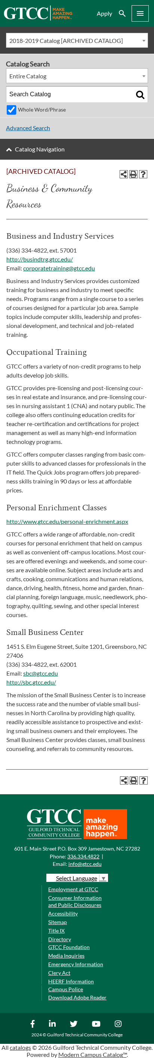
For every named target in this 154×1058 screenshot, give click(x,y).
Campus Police (65, 989)
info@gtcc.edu (85, 864)
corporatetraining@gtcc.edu (59, 268)
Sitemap (57, 922)
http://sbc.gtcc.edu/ (31, 682)
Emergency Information (75, 964)
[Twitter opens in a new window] (74, 1023)
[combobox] (77, 40)
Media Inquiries (66, 955)
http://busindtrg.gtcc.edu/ (39, 259)
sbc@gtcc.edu (40, 673)
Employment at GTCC (73, 889)
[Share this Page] (124, 174)
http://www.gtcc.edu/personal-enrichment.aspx (67, 521)
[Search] (140, 94)
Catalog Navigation (40, 149)
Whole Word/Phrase (42, 109)
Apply (104, 13)
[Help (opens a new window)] (143, 174)
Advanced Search (28, 127)
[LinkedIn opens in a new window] (53, 1023)
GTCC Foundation (69, 947)
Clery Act (59, 973)
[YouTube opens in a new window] (97, 1023)
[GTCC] (38, 18)
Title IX (56, 930)
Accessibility (63, 913)
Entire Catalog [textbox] (27, 75)
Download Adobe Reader (77, 997)
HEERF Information (71, 981)
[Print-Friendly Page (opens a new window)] (133, 174)
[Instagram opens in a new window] (119, 1023)
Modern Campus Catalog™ (92, 1054)
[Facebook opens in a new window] (33, 1023)
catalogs (20, 1047)
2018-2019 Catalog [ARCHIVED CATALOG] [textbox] (66, 40)
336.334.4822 (83, 856)
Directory (59, 939)
